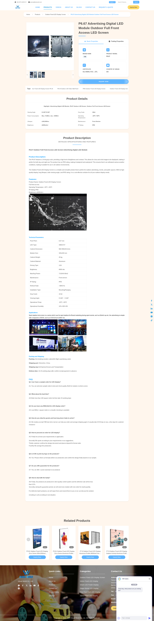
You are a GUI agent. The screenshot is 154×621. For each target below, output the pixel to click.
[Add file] (118, 618)
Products (48, 7)
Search (136, 2)
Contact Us (90, 7)
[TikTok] (152, 320)
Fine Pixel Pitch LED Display (90, 592)
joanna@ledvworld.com (36, 2)
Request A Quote (106, 7)
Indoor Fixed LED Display (89, 581)
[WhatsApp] (19, 585)
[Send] (149, 618)
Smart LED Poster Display (89, 585)
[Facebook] (152, 301)
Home (37, 7)
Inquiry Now (133, 7)
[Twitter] (152, 305)
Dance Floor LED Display (89, 596)
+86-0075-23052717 (21, 2)
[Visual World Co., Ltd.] (30, 574)
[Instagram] (152, 316)
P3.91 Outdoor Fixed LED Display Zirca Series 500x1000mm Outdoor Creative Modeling (37, 553)
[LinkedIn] (152, 308)
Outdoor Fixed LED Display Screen (92, 577)
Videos (58, 7)
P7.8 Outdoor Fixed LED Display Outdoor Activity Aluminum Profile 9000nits (116, 553)
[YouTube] (152, 312)
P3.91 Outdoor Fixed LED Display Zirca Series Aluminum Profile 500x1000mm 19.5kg (64, 553)
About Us (69, 7)
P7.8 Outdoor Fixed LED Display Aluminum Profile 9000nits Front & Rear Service (90, 553)
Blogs (79, 7)
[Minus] (149, 579)
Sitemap (52, 596)
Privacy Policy (54, 592)
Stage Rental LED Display (89, 588)
